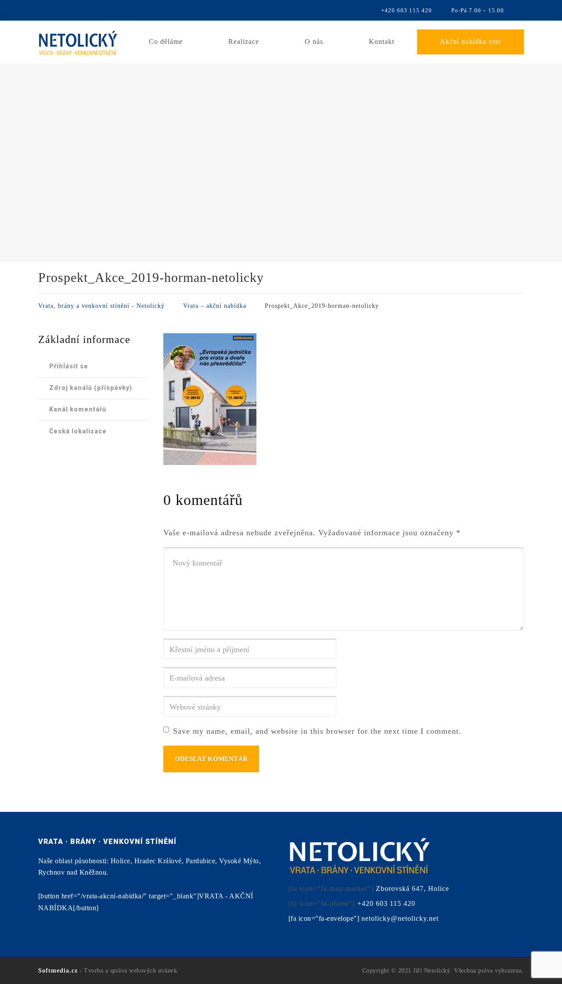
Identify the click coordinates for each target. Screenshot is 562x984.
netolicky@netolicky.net (400, 918)
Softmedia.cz (58, 970)
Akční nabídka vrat (470, 41)
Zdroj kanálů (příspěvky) (90, 387)
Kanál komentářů (77, 409)
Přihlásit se (68, 366)
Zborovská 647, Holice (412, 888)
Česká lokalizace (78, 431)
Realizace (243, 41)
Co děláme (166, 41)
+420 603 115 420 (386, 903)
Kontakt (381, 41)
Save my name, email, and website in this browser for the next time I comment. (317, 731)
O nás (314, 41)
